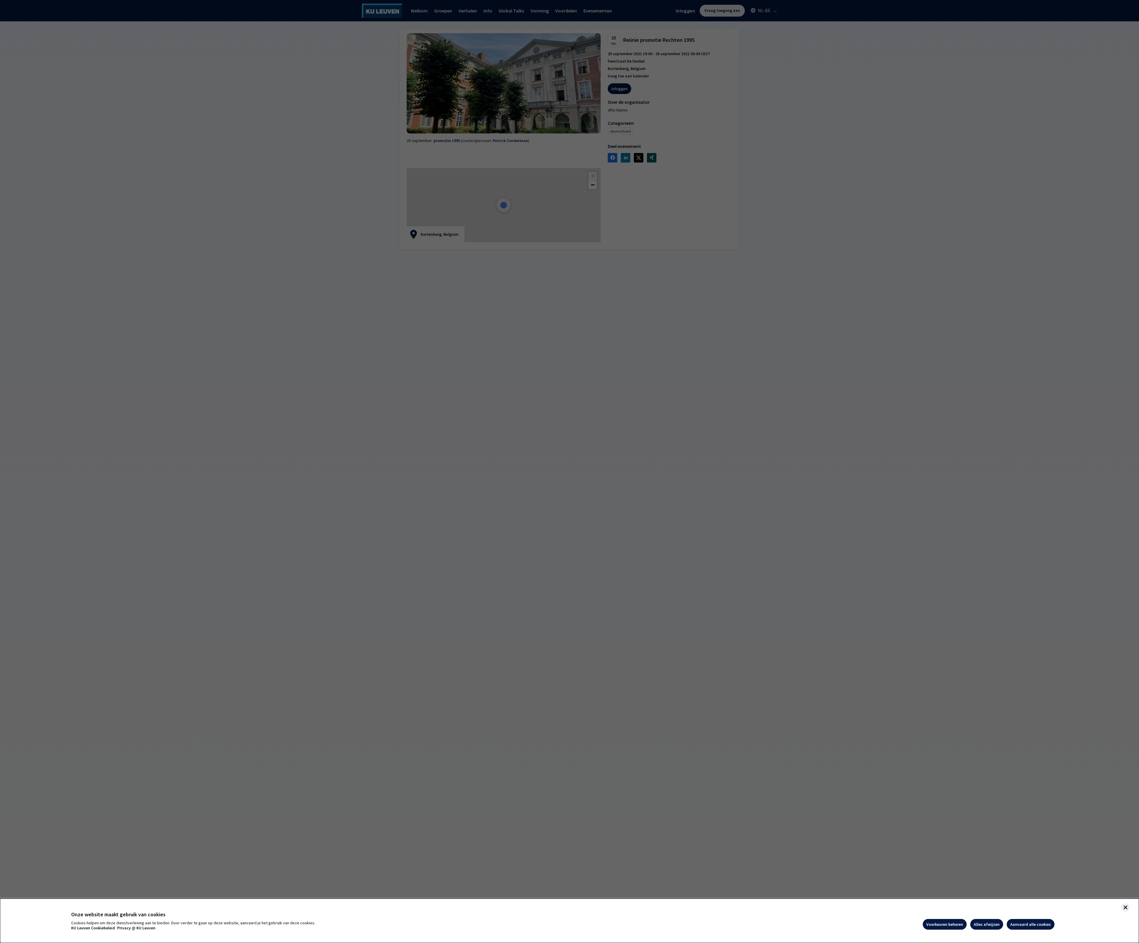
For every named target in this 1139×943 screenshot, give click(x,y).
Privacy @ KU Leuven (136, 928)
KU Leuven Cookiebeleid (93, 928)
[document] (569, 921)
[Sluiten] (1125, 907)
